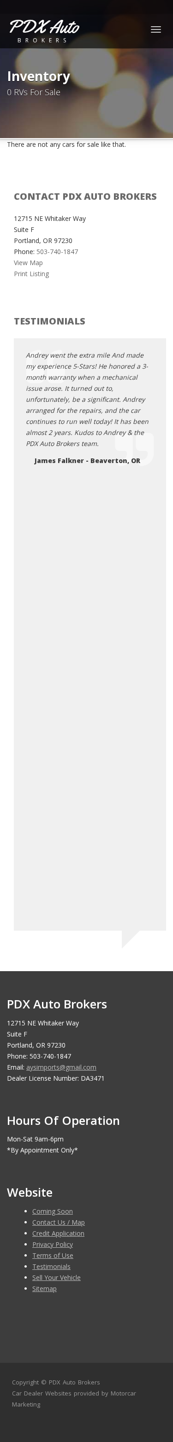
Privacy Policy (52, 1244)
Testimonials (51, 1266)
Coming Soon (52, 1211)
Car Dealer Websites (42, 1393)
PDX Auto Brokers (74, 1382)
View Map (28, 262)
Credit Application (58, 1233)
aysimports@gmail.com (61, 1067)
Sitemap (44, 1288)
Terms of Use (52, 1255)
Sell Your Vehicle (56, 1277)
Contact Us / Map (58, 1222)
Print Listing (31, 273)
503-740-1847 (57, 251)
